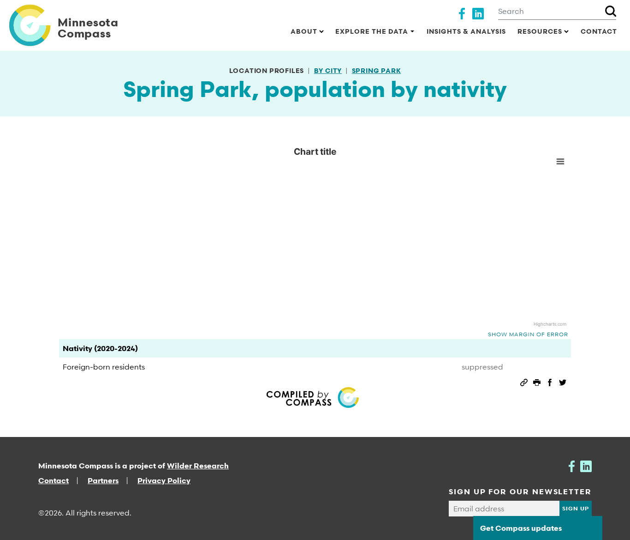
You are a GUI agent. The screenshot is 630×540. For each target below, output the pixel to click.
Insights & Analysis (466, 31)
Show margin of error (528, 334)
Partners (103, 480)
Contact (599, 31)
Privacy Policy (163, 480)
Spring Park (376, 70)
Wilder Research (198, 465)
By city (328, 70)
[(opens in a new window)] (462, 12)
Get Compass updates (521, 528)
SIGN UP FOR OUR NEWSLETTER (520, 491)
